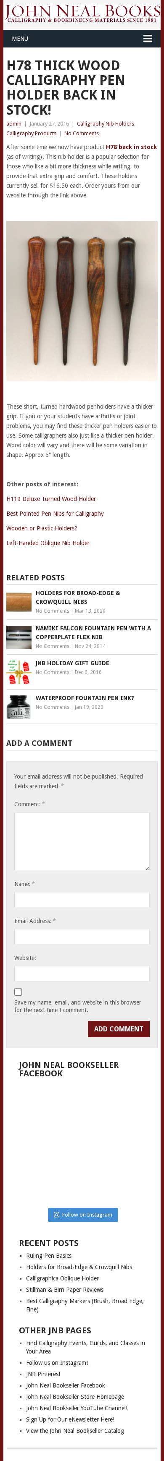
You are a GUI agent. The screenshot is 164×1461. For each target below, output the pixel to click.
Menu (20, 38)
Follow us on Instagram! (57, 1362)
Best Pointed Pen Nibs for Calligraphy (55, 513)
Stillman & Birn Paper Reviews (64, 1289)
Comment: (29, 804)
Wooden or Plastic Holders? (41, 528)
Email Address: (35, 921)
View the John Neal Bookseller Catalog (75, 1430)
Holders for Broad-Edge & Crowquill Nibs (79, 1267)
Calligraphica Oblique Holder (62, 1278)
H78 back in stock (131, 147)
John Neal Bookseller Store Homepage (75, 1396)
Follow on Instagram (87, 1215)
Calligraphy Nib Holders (105, 124)
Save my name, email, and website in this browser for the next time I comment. (77, 1006)
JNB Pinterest (43, 1374)
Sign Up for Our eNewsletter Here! (70, 1419)
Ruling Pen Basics (48, 1255)
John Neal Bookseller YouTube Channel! (76, 1408)
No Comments (81, 133)
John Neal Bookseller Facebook (65, 1385)
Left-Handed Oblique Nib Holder (48, 543)
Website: (25, 958)
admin (13, 124)
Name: (24, 884)
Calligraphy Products (31, 133)
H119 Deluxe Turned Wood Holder (51, 499)
